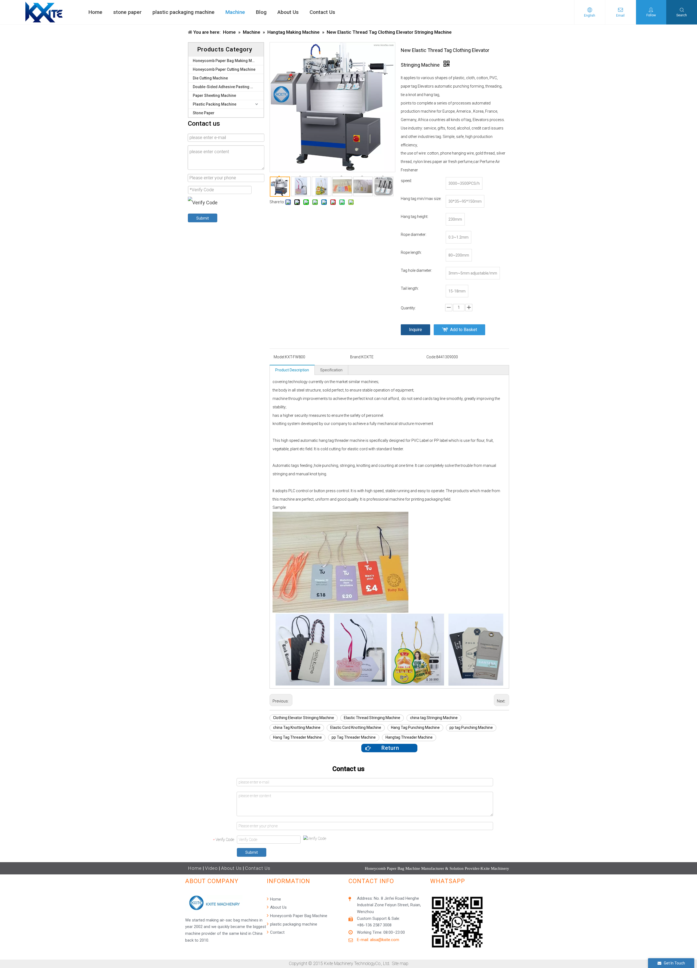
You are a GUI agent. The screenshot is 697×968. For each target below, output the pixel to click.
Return (389, 748)
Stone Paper (204, 113)
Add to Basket (463, 329)
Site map (400, 963)
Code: (431, 357)
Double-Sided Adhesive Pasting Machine (228, 87)
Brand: (355, 357)
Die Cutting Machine (210, 78)
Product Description (292, 370)
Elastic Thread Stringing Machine (372, 718)
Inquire (415, 329)
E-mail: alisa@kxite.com (378, 939)
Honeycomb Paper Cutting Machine (224, 69)
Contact (277, 932)
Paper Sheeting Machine (214, 95)
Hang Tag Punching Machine (415, 727)
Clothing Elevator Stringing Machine (303, 718)
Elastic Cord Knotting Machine (355, 727)
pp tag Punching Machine (471, 727)
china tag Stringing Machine (434, 718)
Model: (279, 357)
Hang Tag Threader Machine (297, 737)
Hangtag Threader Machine (409, 737)
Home (195, 868)
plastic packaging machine (293, 924)
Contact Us (257, 868)
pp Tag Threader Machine (354, 737)
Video (211, 868)
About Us (231, 868)
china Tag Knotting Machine (296, 727)
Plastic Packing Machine (214, 104)
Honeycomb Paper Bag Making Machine (228, 60)
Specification (331, 370)
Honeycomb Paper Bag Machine (298, 915)
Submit (202, 218)
